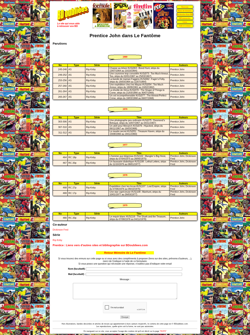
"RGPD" (163, 331)
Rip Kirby (57, 240)
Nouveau (184, 7)
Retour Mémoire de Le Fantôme (125, 252)
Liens (185, 22)
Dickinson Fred (60, 229)
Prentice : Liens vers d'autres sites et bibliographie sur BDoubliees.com (100, 245)
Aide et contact (185, 26)
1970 (125, 109)
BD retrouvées (184, 18)
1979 (125, 205)
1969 (125, 57)
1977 (125, 145)
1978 (125, 175)
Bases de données (185, 11)
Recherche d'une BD (185, 14)
